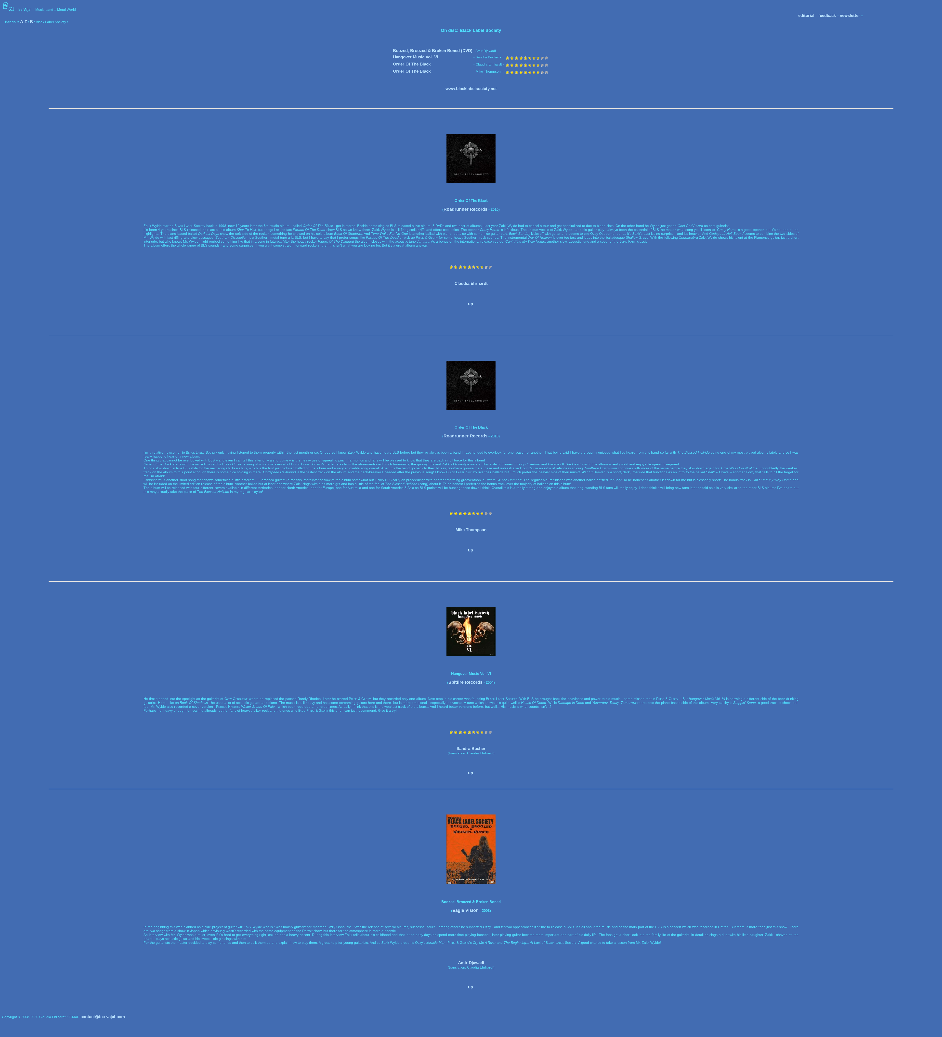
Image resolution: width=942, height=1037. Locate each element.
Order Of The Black (412, 64)
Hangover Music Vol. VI (415, 57)
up (470, 304)
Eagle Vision (465, 910)
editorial (806, 15)
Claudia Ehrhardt (471, 283)
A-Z (23, 21)
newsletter (850, 15)
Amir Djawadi (471, 962)
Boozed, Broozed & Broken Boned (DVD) (432, 50)
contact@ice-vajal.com (102, 1016)
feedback (827, 15)
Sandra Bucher (471, 748)
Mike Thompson (471, 529)
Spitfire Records (465, 682)
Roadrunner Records (465, 209)
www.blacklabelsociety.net (471, 88)
